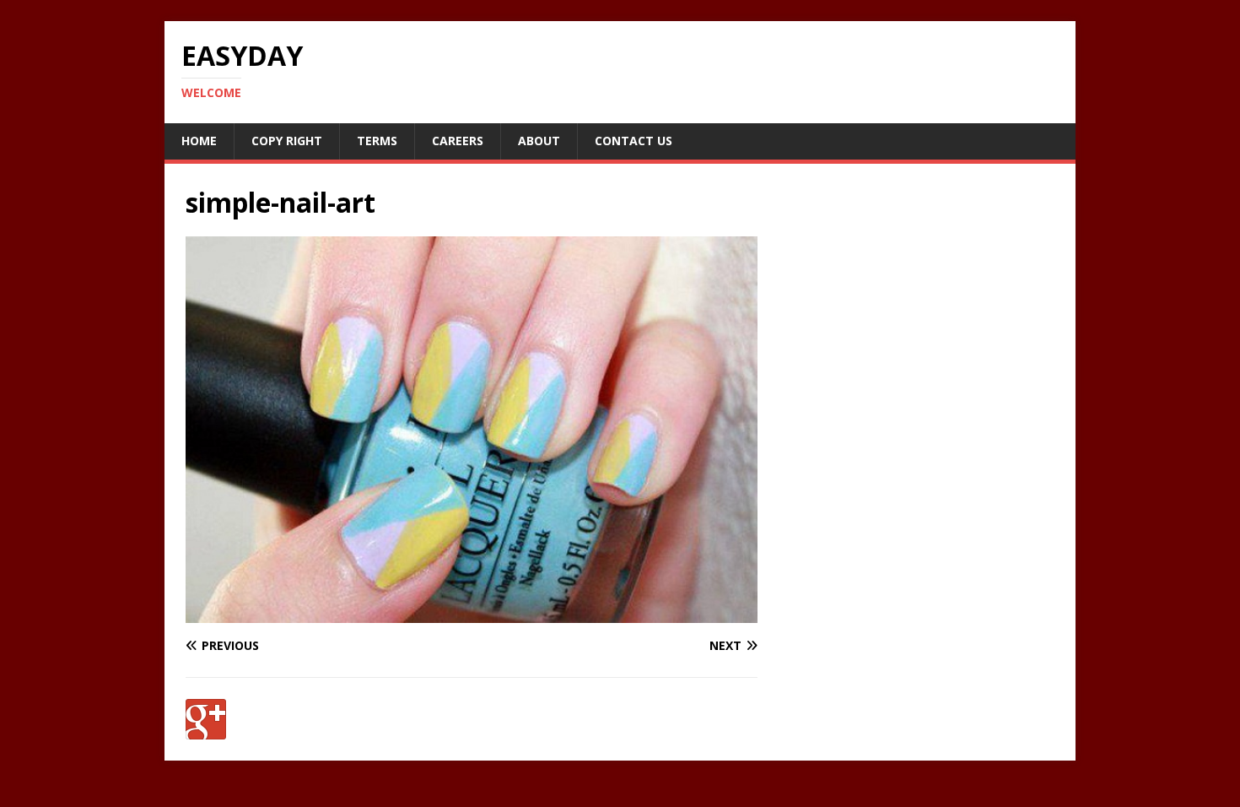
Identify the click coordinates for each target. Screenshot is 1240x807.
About (539, 141)
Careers (457, 141)
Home (199, 141)
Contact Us (633, 141)
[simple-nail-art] (471, 613)
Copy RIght (286, 141)
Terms (377, 141)
